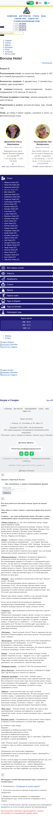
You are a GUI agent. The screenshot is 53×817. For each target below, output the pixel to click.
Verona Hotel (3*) (11, 250)
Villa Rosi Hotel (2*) (11, 260)
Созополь (9, 52)
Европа (8, 45)
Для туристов (25, 16)
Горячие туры (20, 19)
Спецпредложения (30, 408)
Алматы (8, 336)
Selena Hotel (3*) (11, 238)
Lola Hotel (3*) (10, 211)
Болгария (9, 47)
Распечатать (47, 63)
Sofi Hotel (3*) (9, 240)
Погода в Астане (6, 370)
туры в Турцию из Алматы (21, 435)
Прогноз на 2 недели (8, 347)
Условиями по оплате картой (28, 786)
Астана (8, 338)
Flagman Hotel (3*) (11, 199)
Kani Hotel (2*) (10, 257)
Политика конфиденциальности (26, 449)
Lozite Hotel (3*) (10, 214)
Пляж (7, 49)
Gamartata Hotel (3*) (12, 202)
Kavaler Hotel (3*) (11, 209)
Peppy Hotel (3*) (10, 228)
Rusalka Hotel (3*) (11, 235)
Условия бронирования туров (27, 21)
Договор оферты (26, 443)
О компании (12, 16)
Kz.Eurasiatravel (26, 10)
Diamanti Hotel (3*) (11, 194)
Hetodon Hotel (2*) (11, 255)
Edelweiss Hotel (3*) (12, 197)
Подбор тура (33, 19)
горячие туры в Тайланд (42, 435)
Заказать (6, 493)
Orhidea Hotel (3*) (11, 219)
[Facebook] (32, 454)
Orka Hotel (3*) (10, 223)
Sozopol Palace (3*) (12, 243)
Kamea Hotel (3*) (11, 207)
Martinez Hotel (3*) (11, 216)
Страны (36, 16)
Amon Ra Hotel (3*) (11, 185)
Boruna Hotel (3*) (11, 190)
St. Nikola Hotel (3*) (12, 245)
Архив (48, 400)
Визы (43, 16)
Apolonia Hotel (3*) (11, 187)
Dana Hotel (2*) (10, 252)
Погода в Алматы (7, 342)
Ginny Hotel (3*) (10, 204)
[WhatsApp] (21, 454)
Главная (8, 40)
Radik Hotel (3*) (10, 233)
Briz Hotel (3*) (9, 192)
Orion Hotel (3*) (10, 221)
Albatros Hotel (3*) (11, 182)
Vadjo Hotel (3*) (10, 247)
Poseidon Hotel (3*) (11, 231)
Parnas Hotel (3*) (11, 226)
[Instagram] (26, 454)
